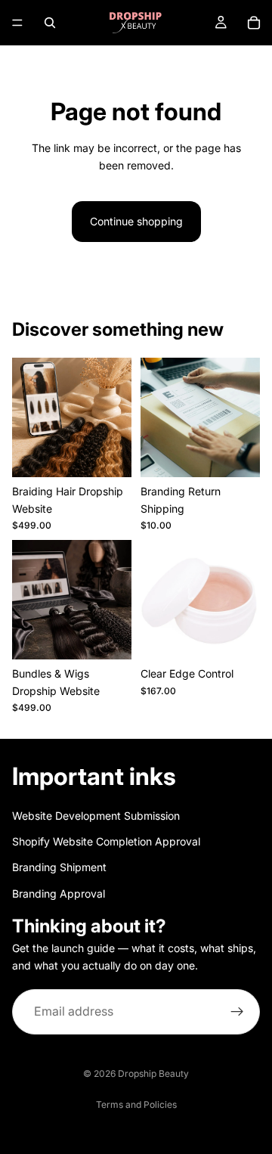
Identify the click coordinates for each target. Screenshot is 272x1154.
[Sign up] (237, 1012)
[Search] (49, 22)
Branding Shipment (59, 867)
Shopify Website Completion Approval (106, 841)
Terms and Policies (136, 1104)
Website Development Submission (96, 815)
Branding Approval (58, 893)
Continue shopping (136, 221)
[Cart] (253, 22)
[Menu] (17, 22)
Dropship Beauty (153, 1073)
